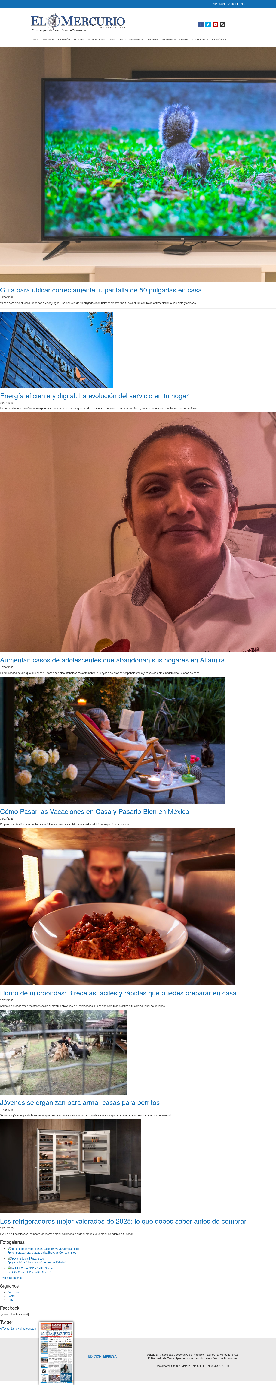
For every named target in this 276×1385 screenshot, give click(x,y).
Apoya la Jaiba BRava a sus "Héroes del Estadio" (37, 1262)
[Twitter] (208, 24)
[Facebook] (201, 24)
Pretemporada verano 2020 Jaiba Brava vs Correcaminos (42, 1252)
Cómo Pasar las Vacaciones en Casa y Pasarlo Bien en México (94, 811)
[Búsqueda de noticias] (222, 24)
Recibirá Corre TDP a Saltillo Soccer (29, 1272)
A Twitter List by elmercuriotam (18, 1328)
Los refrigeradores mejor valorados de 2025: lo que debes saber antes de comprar (123, 1220)
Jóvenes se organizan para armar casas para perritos (80, 1102)
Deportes (152, 39)
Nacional (79, 39)
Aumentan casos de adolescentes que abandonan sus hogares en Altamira (112, 659)
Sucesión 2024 (219, 39)
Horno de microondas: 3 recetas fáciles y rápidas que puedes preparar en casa (118, 992)
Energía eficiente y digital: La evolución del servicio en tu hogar (94, 395)
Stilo (122, 39)
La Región (64, 39)
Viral (112, 39)
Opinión (183, 39)
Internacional (97, 39)
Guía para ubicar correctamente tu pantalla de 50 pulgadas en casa (101, 289)
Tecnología (169, 39)
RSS (10, 1299)
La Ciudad (48, 39)
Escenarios (136, 39)
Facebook (13, 1292)
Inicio (36, 39)
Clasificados (200, 39)
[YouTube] (215, 24)
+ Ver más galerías (11, 1277)
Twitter (11, 1296)
